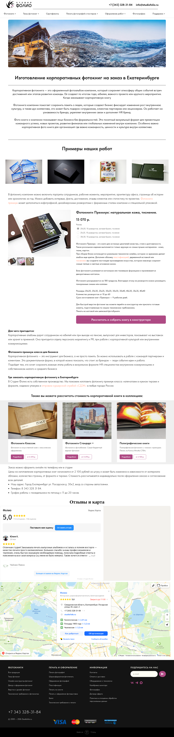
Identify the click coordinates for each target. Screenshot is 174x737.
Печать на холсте (56, 690)
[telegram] (136, 682)
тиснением (81, 260)
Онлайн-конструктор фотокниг (20, 681)
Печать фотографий (57, 672)
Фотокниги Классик (23, 443)
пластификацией (121, 257)
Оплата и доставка (97, 676)
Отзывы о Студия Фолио (85, 579)
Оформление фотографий (59, 681)
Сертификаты (52, 13)
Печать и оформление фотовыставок (63, 694)
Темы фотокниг (14, 676)
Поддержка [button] (158, 13)
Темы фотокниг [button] (30, 13)
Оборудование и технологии (101, 681)
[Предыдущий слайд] (13, 233)
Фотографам (139, 13)
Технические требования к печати (62, 702)
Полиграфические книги (134, 443)
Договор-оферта (96, 694)
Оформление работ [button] (114, 13)
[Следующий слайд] (66, 233)
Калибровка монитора (98, 685)
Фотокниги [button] (9, 13)
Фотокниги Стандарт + (79, 443)
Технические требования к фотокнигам (23, 694)
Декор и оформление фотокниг (20, 685)
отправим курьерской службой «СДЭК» (64, 385)
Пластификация (55, 685)
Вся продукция (14, 672)
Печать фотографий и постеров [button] (81, 13)
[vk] (132, 682)
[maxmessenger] (141, 682)
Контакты (93, 672)
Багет (51, 698)
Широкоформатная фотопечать (61, 676)
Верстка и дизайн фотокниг (19, 690)
